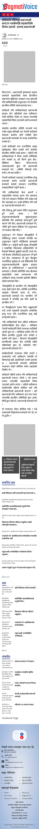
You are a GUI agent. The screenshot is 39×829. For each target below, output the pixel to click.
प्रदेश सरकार (20, 802)
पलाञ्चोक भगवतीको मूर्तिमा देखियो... (24, 674)
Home (6, 793)
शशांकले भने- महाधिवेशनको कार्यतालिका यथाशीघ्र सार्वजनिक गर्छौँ (19, 537)
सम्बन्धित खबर (8, 483)
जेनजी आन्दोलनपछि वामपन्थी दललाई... (25, 695)
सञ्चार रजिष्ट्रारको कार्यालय (19, 807)
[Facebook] (22, 734)
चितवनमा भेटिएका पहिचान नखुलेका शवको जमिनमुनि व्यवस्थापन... (17, 523)
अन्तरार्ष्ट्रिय (7, 783)
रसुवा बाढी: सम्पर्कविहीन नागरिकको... (23, 635)
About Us (25, 793)
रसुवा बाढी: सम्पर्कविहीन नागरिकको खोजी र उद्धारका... (17, 553)
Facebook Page (10, 718)
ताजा (4, 583)
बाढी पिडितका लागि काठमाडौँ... (26, 587)
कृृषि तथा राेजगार (27, 783)
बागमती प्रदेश (19, 810)
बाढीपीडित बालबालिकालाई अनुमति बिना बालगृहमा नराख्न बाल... (16, 508)
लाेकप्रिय (6, 657)
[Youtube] (22, 737)
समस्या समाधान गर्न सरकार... (25, 661)
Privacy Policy (27, 798)
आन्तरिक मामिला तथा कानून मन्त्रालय (19, 805)
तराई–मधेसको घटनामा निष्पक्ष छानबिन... (25, 684)
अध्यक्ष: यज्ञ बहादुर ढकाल (19, 816)
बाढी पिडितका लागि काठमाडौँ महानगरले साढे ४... (19, 493)
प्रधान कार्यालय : (9, 750)
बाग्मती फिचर (8, 777)
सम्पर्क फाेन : (9, 755)
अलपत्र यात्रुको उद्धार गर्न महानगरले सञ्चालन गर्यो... (19, 567)
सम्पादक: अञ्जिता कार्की (19, 818)
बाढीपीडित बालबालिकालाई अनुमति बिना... (24, 600)
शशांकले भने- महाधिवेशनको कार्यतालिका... (24, 624)
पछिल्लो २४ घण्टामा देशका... (25, 704)
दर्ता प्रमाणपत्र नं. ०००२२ (19, 813)
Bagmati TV (26, 795)
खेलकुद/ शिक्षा (8, 780)
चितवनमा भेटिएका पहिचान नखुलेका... (24, 613)
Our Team (8, 795)
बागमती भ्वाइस (26, 777)
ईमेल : (7, 760)
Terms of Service (10, 798)
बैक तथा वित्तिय (27, 780)
